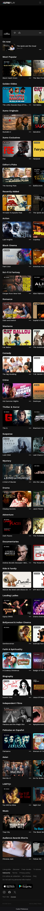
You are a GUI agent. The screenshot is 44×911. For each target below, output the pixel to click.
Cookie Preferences (22, 909)
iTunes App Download (9, 887)
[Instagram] (4, 892)
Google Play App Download (25, 887)
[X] (14, 892)
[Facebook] (9, 892)
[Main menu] (40, 2)
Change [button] (13, 897)
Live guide (7, 869)
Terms (14, 873)
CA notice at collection (11, 876)
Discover (16, 869)
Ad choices (26, 876)
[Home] (9, 3)
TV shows (37, 869)
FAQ (34, 876)
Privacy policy (24, 873)
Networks (6, 873)
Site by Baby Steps (35, 903)
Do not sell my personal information (17, 880)
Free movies (26, 869)
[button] (22, 47)
